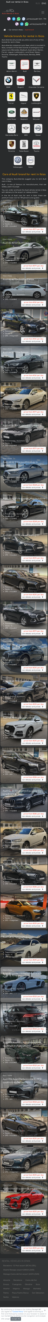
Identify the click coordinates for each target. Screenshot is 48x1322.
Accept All (16, 1319)
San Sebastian (38, 1293)
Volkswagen (18, 167)
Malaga (26, 1289)
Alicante (6, 1280)
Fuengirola (16, 1284)
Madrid (6, 1289)
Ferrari (11, 103)
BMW (8, 87)
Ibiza (38, 1284)
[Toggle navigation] (43, 12)
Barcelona (17, 1280)
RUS (38, 3)
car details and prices (33, 230)
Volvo (30, 167)
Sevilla (6, 1297)
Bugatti (21, 87)
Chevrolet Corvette (36, 87)
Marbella (37, 1289)
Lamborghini (36, 103)
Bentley (37, 71)
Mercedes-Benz (11, 135)
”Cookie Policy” (18, 1311)
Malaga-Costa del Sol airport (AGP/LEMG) (21, 1274)
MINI (25, 135)
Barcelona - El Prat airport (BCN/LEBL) (19, 1266)
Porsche (11, 151)
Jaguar (23, 103)
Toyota (36, 151)
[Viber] (9, 19)
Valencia (15, 1297)
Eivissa (6, 1284)
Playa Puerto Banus (20, 1293)
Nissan (38, 135)
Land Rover (11, 119)
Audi (25, 71)
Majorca (16, 1289)
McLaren (36, 119)
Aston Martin (12, 71)
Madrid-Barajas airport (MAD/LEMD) (18, 1270)
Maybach (24, 119)
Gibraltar (28, 1284)
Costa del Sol (31, 1280)
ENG (44, 3)
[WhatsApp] (18, 19)
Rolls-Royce (24, 151)
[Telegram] (14, 19)
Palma (6, 1293)
